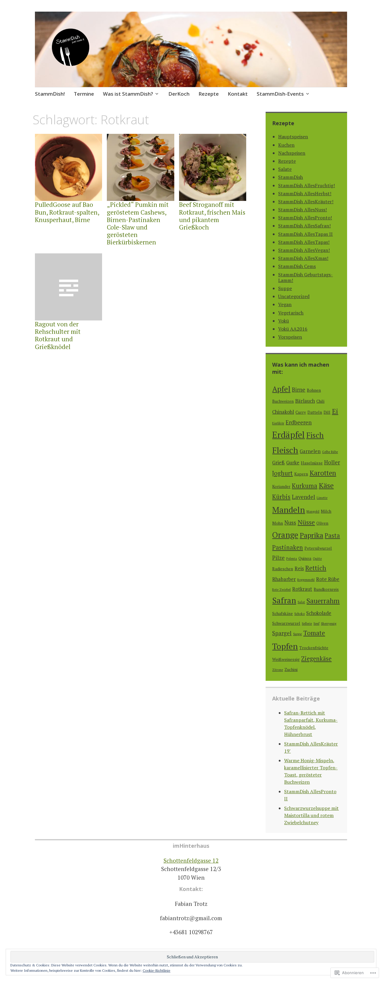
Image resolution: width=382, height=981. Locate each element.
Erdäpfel (288, 434)
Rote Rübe (327, 579)
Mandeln (288, 509)
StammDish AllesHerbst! (304, 193)
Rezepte (208, 93)
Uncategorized (293, 296)
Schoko (299, 614)
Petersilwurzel (318, 548)
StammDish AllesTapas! (303, 242)
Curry (300, 412)
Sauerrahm (323, 600)
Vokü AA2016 (292, 329)
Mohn (277, 523)
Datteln (314, 412)
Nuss (290, 522)
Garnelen (310, 451)
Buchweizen (283, 401)
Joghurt (282, 473)
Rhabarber (284, 579)
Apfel (281, 389)
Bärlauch (305, 401)
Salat (301, 602)
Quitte (317, 559)
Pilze (278, 557)
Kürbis (281, 497)
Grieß (278, 462)
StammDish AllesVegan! (304, 250)
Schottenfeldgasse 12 (191, 860)
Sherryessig (328, 624)
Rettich (315, 568)
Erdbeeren (299, 422)
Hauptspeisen (293, 136)
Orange (285, 534)
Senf (316, 624)
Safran (284, 600)
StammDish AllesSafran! (304, 225)
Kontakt (238, 93)
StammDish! (50, 93)
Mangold (312, 511)
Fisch (315, 435)
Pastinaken (287, 547)
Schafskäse (282, 613)
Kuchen (286, 145)
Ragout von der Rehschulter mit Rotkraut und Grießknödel (58, 335)
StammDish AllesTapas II (305, 234)
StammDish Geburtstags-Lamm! (305, 277)
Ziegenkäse (316, 659)
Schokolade (318, 613)
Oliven (322, 523)
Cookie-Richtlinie (156, 970)
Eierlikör (278, 423)
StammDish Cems (297, 266)
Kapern (301, 474)
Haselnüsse (312, 463)
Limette (322, 498)
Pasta (332, 535)
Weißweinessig (286, 659)
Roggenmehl (306, 580)
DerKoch (179, 93)
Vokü (283, 320)
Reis (299, 568)
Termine (84, 93)
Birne (298, 389)
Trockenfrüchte (313, 647)
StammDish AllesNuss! (302, 209)
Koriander (281, 486)
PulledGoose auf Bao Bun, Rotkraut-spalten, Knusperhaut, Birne (67, 212)
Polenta (291, 559)
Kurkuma (304, 486)
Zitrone (277, 670)
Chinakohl (283, 412)
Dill (327, 412)
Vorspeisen (290, 337)
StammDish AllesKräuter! (305, 201)
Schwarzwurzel (286, 623)
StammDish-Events (280, 93)
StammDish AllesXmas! (303, 258)
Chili (320, 401)
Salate (285, 169)
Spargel (282, 633)
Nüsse (306, 522)
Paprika (311, 535)
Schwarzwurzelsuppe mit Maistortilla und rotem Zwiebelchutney (311, 815)
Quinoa (304, 558)
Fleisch (285, 449)
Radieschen (282, 568)
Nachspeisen (291, 153)
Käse (326, 485)
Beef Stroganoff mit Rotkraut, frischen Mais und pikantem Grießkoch (212, 215)
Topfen (285, 646)
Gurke (292, 462)
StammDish (290, 177)
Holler (332, 462)
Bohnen (314, 390)
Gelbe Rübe (330, 452)
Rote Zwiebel (281, 590)
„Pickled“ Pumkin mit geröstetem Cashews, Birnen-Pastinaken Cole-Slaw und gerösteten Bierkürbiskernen (138, 223)
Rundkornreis (326, 589)
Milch (326, 511)
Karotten (322, 473)
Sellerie (307, 624)
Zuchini (291, 669)
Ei (335, 411)
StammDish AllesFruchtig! (306, 185)
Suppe (285, 288)
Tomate (314, 633)
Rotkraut (302, 589)
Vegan (285, 304)
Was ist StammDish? (128, 93)
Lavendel (303, 496)
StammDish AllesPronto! (305, 217)
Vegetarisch (291, 312)
